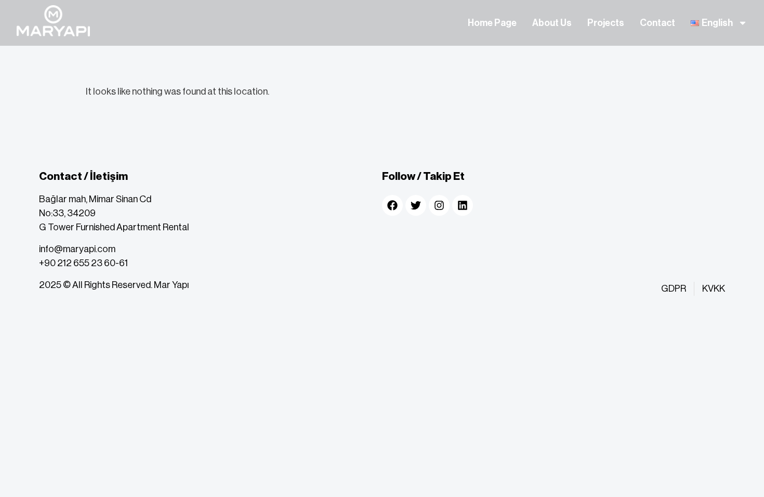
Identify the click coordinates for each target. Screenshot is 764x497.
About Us (552, 23)
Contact (657, 23)
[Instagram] (439, 205)
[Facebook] (392, 205)
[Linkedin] (462, 205)
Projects (605, 23)
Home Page (492, 23)
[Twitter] (415, 205)
